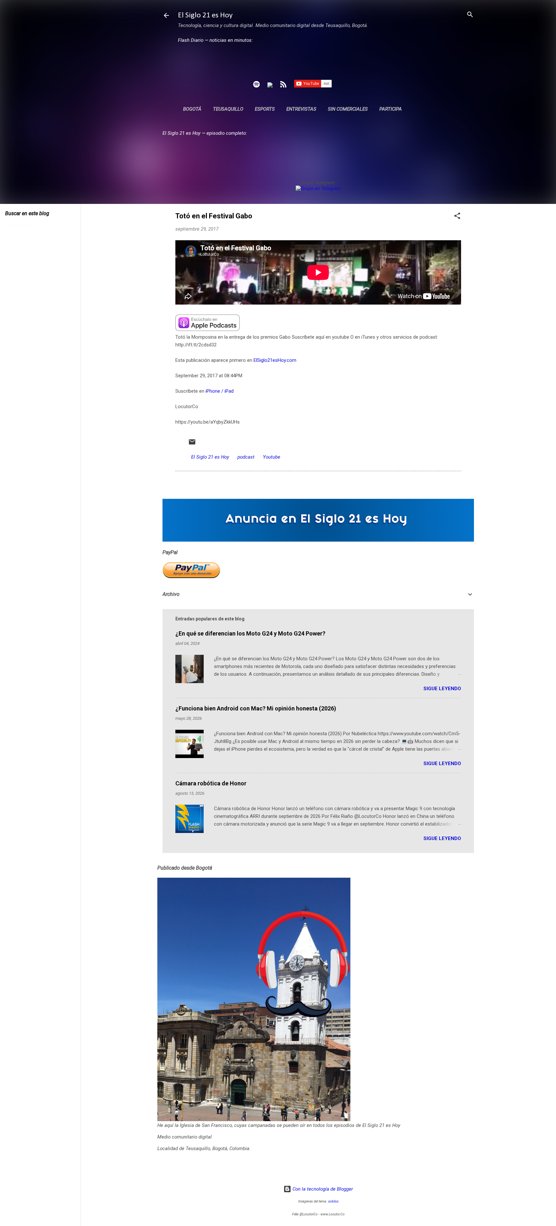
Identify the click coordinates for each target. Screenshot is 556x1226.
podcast (246, 457)
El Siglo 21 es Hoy (205, 15)
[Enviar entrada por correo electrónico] (192, 444)
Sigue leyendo (442, 688)
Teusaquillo (228, 109)
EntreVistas (301, 109)
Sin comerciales (348, 109)
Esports (265, 109)
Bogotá (192, 109)
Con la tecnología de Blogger (322, 1189)
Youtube (271, 457)
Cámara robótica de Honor (210, 783)
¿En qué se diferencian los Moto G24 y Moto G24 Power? (250, 633)
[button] (457, 216)
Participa (390, 109)
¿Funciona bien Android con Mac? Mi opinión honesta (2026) (255, 708)
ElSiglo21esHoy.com (275, 360)
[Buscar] (470, 15)
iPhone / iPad (220, 391)
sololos (333, 1201)
